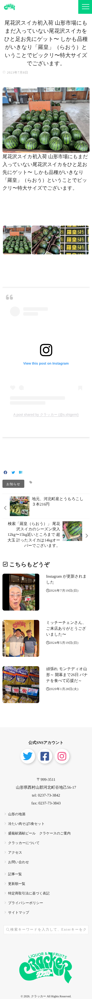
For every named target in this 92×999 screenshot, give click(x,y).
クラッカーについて (24, 843)
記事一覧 (15, 874)
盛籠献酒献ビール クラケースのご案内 (39, 833)
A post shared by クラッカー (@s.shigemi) (46, 414)
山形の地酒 (16, 814)
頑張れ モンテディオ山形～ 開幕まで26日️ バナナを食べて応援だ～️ (67, 675)
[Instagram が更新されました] (20, 592)
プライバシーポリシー (25, 903)
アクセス (15, 853)
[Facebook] (5, 473)
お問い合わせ (18, 862)
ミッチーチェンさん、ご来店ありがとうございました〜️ (66, 629)
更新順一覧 (16, 884)
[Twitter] (13, 473)
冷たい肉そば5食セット (26, 824)
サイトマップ (18, 913)
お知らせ (13, 483)
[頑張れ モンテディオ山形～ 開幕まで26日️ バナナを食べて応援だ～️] (20, 684)
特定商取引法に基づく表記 (29, 893)
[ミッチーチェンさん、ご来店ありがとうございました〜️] (20, 638)
